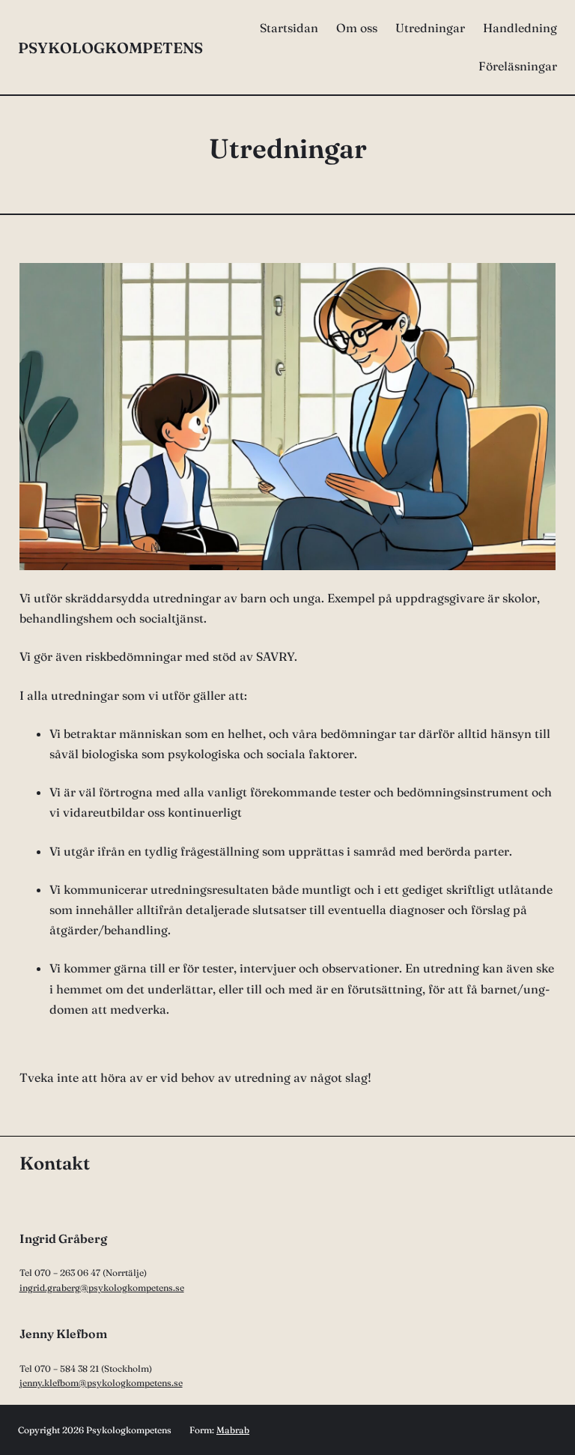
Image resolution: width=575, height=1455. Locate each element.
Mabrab (232, 1430)
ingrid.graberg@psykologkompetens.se (101, 1287)
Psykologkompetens (110, 47)
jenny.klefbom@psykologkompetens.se (101, 1382)
